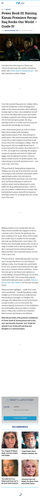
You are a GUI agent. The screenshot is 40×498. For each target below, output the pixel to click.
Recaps (8, 9)
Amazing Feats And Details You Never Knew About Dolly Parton (30, 481)
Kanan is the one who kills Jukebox (20, 281)
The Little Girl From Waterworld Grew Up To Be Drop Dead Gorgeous (10, 481)
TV (2, 9)
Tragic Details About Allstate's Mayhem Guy (29, 452)
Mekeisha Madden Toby (11, 30)
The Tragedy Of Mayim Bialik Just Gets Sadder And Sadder (10, 453)
